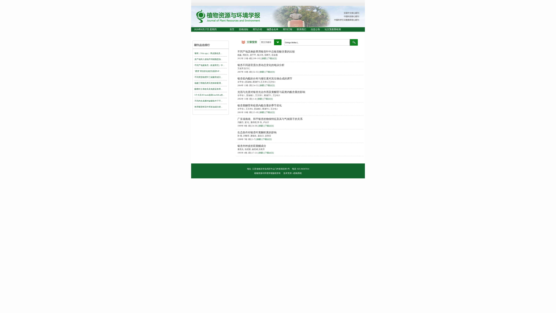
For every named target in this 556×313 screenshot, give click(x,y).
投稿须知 (243, 29)
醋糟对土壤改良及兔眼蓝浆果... (208, 89)
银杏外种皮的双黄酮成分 (251, 145)
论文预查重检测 (333, 29)
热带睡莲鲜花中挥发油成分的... (208, 107)
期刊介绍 (257, 29)
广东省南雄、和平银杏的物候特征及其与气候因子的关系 (270, 119)
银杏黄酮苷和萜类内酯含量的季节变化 (259, 105)
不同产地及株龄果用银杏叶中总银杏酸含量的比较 (266, 51)
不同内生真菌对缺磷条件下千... (208, 101)
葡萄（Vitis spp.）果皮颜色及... (208, 53)
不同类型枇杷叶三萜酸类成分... (208, 77)
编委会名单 (272, 29)
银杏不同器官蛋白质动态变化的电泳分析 (260, 65)
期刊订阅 (287, 29)
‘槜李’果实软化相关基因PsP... (207, 71)
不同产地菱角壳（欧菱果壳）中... (209, 65)
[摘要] (264, 58)
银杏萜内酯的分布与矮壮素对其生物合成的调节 (264, 78)
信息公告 (315, 29)
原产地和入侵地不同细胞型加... (208, 59)
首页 (232, 29)
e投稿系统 (297, 173)
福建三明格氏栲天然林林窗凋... (208, 83)
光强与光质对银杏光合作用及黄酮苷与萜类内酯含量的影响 (271, 92)
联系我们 (301, 29)
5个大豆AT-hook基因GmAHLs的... (209, 95)
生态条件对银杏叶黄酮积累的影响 (257, 132)
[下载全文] (272, 58)
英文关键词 (266, 42)
